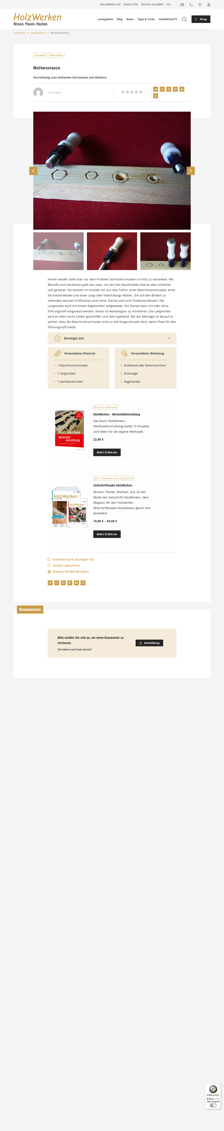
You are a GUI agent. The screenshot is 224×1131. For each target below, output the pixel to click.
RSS (169, 4)
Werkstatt (111, 407)
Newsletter (131, 4)
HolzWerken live (110, 4)
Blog (119, 19)
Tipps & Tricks (146, 19)
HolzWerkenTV (168, 19)
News (129, 19)
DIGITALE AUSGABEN (152, 4)
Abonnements (110, 478)
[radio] (123, 92)
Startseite (20, 33)
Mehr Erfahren (107, 452)
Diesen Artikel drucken (71, 571)
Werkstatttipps (56, 55)
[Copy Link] (155, 89)
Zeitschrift (127, 478)
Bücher (98, 407)
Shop (203, 19)
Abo (96, 478)
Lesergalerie (105, 19)
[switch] (213, 1105)
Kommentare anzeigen (73, 559)
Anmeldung (151, 643)
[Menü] (219, 1085)
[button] (191, 171)
